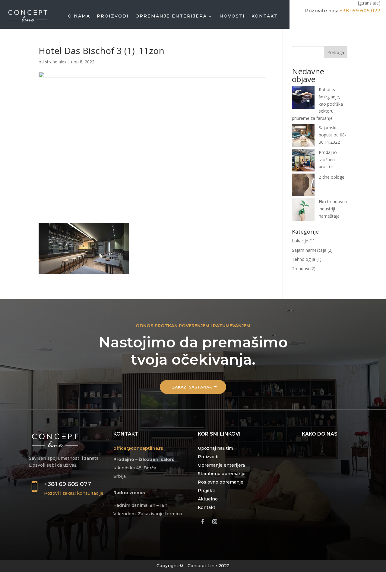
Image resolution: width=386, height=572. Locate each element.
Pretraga (335, 52)
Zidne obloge (331, 177)
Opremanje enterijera (171, 16)
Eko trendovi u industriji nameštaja (333, 209)
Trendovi (300, 268)
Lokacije (300, 241)
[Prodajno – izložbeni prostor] (303, 161)
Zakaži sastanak (192, 387)
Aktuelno (208, 499)
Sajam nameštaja (309, 250)
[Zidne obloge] (303, 186)
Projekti (206, 490)
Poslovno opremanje (220, 482)
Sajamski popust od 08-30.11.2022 (332, 135)
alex (62, 62)
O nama (79, 16)
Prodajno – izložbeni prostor (329, 159)
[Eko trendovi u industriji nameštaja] (303, 210)
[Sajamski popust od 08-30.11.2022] (303, 136)
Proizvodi (113, 16)
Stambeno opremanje (221, 473)
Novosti (232, 16)
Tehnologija (303, 259)
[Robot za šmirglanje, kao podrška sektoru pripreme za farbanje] (303, 98)
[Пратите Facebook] (202, 521)
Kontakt (265, 16)
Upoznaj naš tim (215, 448)
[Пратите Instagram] (215, 521)
